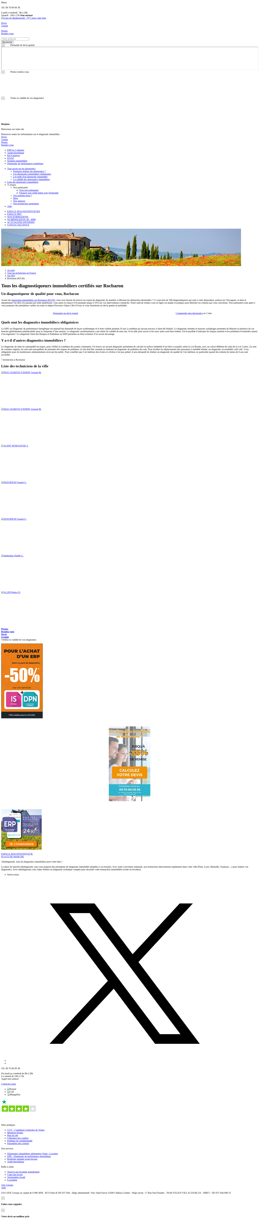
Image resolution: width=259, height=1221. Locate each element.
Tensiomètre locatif (16, 1177)
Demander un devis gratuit (65, 313)
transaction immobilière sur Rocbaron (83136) (33, 300)
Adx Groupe (7, 1185)
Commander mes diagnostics (189, 313)
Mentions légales (15, 1132)
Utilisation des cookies (17, 1138)
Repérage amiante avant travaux (22, 1159)
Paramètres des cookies (18, 1143)
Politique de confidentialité (19, 1140)
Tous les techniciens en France (21, 273)
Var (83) (11, 275)
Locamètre (12, 1180)
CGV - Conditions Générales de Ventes (26, 1130)
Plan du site (12, 1135)
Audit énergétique (15, 1161)
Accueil (11, 270)
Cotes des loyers (15, 1174)
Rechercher (7, 42)
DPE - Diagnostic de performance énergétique (29, 1156)
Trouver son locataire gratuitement (23, 1172)
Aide (3, 1187)
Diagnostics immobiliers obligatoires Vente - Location (32, 1153)
